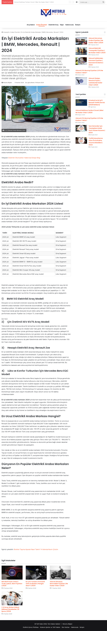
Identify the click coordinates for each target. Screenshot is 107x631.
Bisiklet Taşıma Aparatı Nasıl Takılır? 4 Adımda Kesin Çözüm (36, 549)
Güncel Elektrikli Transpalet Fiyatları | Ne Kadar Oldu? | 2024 (97, 50)
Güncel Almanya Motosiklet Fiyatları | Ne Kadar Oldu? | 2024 (59, 584)
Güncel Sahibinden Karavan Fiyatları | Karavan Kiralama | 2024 (96, 61)
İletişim (77, 25)
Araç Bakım (31, 25)
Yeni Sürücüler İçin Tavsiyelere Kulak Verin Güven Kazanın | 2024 (97, 129)
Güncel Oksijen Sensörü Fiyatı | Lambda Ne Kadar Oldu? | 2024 (95, 81)
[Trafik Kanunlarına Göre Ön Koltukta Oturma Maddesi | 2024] (81, 140)
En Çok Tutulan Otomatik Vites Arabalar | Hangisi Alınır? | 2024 (35, 584)
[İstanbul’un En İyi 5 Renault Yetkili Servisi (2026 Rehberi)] (81, 102)
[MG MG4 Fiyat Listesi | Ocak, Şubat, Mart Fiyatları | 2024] (12, 573)
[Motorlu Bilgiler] (53, 13)
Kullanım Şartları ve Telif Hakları (50, 627)
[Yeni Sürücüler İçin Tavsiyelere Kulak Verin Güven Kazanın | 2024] (81, 128)
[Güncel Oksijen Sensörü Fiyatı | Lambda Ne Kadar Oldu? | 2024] (81, 81)
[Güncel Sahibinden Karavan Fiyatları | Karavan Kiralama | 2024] (81, 61)
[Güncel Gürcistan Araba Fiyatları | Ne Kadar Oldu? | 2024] (81, 41)
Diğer (62, 25)
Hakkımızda (69, 25)
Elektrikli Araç (54, 25)
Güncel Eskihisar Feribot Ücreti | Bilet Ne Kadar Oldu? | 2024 (89, 111)
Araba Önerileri (41, 25)
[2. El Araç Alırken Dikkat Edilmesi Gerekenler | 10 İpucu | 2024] (12, 598)
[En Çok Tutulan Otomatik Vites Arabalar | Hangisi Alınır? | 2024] (36, 573)
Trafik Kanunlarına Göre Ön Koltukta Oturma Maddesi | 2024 (96, 141)
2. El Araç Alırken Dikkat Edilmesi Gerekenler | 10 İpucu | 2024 (10, 609)
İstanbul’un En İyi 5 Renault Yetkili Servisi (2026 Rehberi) (97, 102)
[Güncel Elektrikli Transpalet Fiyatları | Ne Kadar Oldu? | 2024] (81, 51)
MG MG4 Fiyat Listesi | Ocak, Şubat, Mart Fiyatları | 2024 (12, 584)
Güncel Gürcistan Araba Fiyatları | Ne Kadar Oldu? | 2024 (96, 40)
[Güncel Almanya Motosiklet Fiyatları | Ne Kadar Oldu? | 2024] (60, 573)
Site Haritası (65, 627)
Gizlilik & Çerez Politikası (31, 627)
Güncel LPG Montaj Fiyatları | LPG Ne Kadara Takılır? (31, 2)
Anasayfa (6, 32)
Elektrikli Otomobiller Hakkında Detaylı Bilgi (24, 158)
